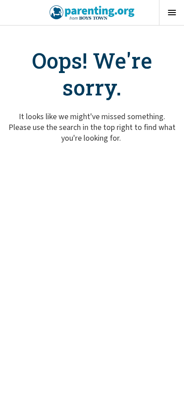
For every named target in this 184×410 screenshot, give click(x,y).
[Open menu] (171, 12)
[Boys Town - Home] (92, 12)
